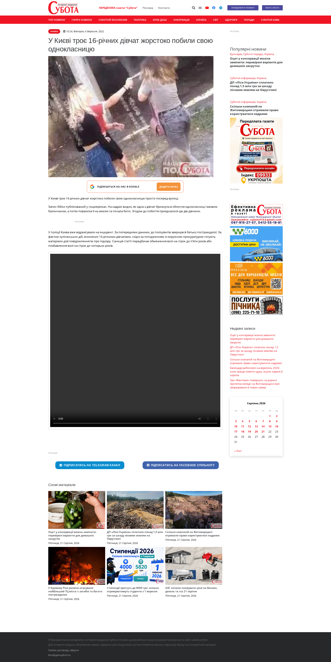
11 (242, 426)
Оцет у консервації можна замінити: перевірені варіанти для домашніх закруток (72, 535)
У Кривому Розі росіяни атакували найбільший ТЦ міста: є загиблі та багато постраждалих (75, 591)
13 (256, 426)
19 (249, 431)
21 (263, 431)
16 (276, 426)
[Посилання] (63, 7)
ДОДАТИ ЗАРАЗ (168, 186)
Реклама (148, 7)
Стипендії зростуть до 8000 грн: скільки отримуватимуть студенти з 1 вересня (133, 589)
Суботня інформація (242, 78)
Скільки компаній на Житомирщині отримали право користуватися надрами (192, 533)
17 (235, 431)
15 (270, 426)
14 (263, 426)
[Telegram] (221, 8)
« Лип (237, 451)
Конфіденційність (59, 655)
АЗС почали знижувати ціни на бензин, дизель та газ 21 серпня (191, 589)
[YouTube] (207, 8)
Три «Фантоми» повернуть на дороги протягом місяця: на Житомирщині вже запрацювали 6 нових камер (254, 383)
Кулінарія (236, 54)
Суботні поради (253, 54)
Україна (269, 54)
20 (256, 431)
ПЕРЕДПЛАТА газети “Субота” (118, 7)
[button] (193, 7)
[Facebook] (214, 8)
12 (249, 426)
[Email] (200, 8)
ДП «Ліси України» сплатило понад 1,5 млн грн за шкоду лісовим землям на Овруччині (135, 535)
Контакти (164, 7)
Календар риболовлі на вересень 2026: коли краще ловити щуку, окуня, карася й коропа (256, 371)
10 (235, 426)
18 (242, 431)
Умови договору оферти (63, 650)
